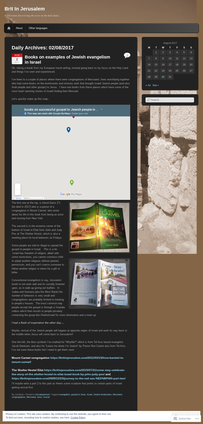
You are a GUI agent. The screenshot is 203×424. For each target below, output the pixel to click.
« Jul (148, 85)
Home (8, 28)
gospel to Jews (78, 394)
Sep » (155, 85)
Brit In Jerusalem (25, 9)
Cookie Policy (78, 417)
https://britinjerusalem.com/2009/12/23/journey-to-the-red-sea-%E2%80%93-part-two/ (69, 378)
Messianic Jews (34, 397)
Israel (89, 394)
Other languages (38, 28)
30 (163, 77)
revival (46, 397)
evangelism (64, 394)
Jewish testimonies (102, 394)
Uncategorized (42, 394)
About (19, 28)
